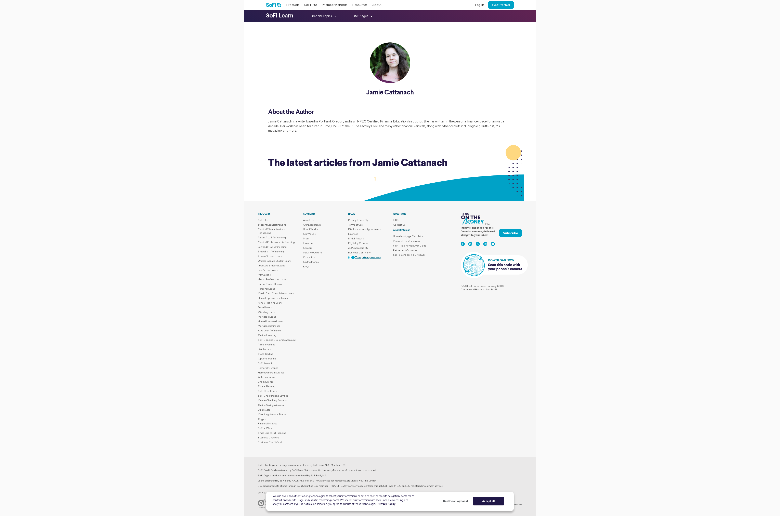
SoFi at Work (265, 428)
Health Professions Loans (272, 279)
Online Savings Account (271, 405)
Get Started (501, 5)
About (376, 5)
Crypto (262, 419)
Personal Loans (266, 288)
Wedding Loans (266, 312)
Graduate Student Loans (271, 265)
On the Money (311, 261)
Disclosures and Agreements (364, 229)
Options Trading (267, 358)
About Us (308, 220)
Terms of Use (355, 224)
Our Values (309, 233)
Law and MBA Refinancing (272, 246)
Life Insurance (266, 381)
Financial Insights (267, 423)
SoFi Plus (310, 5)
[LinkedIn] (470, 244)
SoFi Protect (265, 363)
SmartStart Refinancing (271, 251)
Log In (479, 5)
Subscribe (510, 233)
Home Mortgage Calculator (408, 236)
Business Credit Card (270, 442)
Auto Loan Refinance (269, 330)
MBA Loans (264, 274)
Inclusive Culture (312, 252)
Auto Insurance (266, 377)
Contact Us (309, 257)
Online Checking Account (272, 400)
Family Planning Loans (270, 302)
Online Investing (267, 335)
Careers (307, 247)
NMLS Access (356, 238)
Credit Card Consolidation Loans (276, 293)
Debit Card (264, 409)
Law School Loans (268, 270)
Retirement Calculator (405, 250)
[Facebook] (463, 244)
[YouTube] (493, 244)
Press (306, 238)
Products (292, 5)
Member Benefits (334, 5)
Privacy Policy (386, 503)
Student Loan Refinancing (272, 224)
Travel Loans (265, 307)
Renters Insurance (268, 367)
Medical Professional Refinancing (276, 242)
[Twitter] (478, 244)
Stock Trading (265, 353)
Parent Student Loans (270, 284)
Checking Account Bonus (272, 414)
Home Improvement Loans (273, 298)
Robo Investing (266, 344)
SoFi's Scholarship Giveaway (409, 254)
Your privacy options (368, 257)
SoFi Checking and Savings (273, 395)
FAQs (306, 266)
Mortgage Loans (267, 316)
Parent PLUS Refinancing (272, 237)
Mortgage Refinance (269, 325)
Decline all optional (455, 501)
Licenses (353, 233)
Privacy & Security (358, 220)
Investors (308, 243)
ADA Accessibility (358, 247)
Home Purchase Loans (270, 321)
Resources (359, 5)
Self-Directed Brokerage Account (277, 339)
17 (399, 179)
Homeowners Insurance (271, 372)
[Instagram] (485, 244)
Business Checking (269, 437)
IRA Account (265, 349)
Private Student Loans (270, 256)
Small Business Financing (272, 432)
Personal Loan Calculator (407, 240)
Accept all (488, 501)
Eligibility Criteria (358, 243)
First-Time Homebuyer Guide (409, 245)
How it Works (310, 229)
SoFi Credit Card (267, 391)
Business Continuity (359, 252)
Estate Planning (266, 386)
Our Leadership (312, 224)
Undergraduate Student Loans (274, 260)
